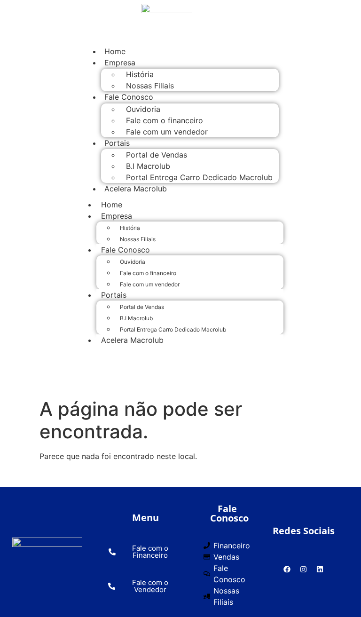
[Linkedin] (320, 569)
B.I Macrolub (148, 166)
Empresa (119, 62)
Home (111, 204)
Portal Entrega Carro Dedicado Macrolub (199, 177)
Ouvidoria (143, 109)
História (140, 74)
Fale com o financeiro (164, 120)
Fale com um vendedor (167, 131)
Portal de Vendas (156, 154)
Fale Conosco (128, 97)
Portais (117, 143)
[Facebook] (287, 569)
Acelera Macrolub (135, 188)
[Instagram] (304, 569)
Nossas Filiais (138, 239)
